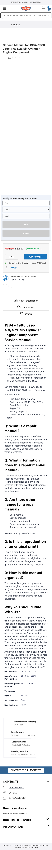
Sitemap (34, 847)
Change (13, 268)
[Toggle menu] (10, 8)
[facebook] (5, 286)
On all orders (18, 725)
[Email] (10, 286)
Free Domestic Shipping (25, 721)
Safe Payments (19, 742)
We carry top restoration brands (23, 754)
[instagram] (15, 835)
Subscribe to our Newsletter (26, 770)
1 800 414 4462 (18, 279)
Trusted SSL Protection (21, 745)
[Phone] (43, 9)
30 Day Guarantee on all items (23, 735)
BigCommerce (43, 846)
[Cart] (48, 8)
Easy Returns (17, 732)
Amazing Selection (19, 751)
